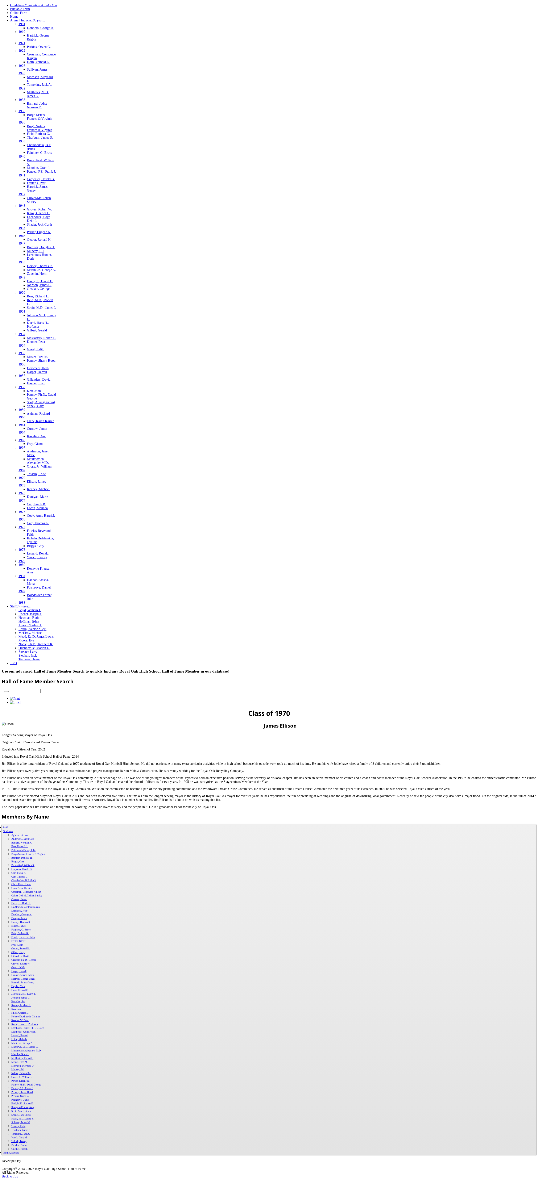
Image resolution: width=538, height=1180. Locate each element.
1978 (21, 549)
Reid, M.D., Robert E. (22, 1103)
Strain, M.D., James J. (41, 307)
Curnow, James (37, 428)
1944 (21, 228)
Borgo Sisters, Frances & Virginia (39, 116)
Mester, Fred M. (37, 357)
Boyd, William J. (29, 610)
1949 (21, 277)
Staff (20, 606)
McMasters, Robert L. (41, 338)
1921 (21, 43)
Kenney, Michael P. (21, 1005)
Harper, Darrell (37, 372)
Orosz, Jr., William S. (22, 1077)
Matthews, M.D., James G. (38, 94)
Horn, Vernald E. (38, 62)
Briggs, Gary (35, 546)
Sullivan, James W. (20, 1122)
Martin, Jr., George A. (41, 270)
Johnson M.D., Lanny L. (23, 993)
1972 (21, 493)
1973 (21, 485)
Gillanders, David (38, 379)
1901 (21, 24)
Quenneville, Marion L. (34, 648)
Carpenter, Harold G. (41, 179)
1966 (21, 440)
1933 (21, 99)
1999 (21, 591)
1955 (21, 353)
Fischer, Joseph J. (30, 614)
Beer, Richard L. (38, 296)
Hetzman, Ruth (28, 617)
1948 (21, 262)
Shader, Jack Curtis (39, 224)
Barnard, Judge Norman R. (37, 105)
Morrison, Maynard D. (22, 1065)
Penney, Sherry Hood (41, 360)
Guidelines (33, 5)
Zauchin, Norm (37, 273)
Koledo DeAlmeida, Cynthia (25, 1016)
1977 (21, 527)
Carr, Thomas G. (38, 523)
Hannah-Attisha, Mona (22, 975)
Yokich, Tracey (37, 557)
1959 (21, 409)
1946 (21, 236)
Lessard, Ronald (38, 553)
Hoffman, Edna (28, 621)
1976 (21, 519)
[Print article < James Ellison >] (15, 698)
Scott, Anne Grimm (21, 1111)
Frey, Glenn (35, 443)
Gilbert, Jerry (18, 952)
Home (14, 16)
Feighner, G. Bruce (39, 152)
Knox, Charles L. (38, 213)
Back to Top (10, 1176)
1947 (21, 243)
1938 (21, 141)
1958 (21, 387)
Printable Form (20, 9)
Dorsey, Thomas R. (40, 266)
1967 (21, 447)
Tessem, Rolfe (36, 474)
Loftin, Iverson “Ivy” (32, 629)
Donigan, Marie (37, 496)
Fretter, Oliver (36, 183)
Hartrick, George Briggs (23, 978)
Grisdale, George (38, 288)
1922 (21, 50)
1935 (21, 111)
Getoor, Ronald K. (39, 239)
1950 (21, 292)
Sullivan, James (37, 69)
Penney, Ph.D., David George (26, 1084)
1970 (21, 478)
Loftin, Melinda (37, 508)
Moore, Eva (26, 640)
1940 (21, 156)
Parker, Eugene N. (39, 232)
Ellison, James (36, 481)
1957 (21, 375)
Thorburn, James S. (40, 137)
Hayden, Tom (36, 383)
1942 (21, 194)
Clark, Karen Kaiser (40, 421)
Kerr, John (34, 391)
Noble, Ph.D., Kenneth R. (35, 644)
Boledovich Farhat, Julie (23, 850)
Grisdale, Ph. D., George (23, 959)
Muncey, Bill (35, 251)
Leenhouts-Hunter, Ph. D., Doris (27, 1027)
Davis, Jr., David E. (40, 281)
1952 (21, 334)
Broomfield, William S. (22, 865)
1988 (21, 602)
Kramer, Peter (36, 341)
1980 (21, 564)
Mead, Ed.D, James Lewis (36, 636)
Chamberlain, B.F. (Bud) (23, 880)
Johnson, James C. (39, 285)
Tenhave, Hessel (29, 659)
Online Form (18, 12)
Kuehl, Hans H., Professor (38, 324)
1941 (21, 175)
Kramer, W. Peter (20, 1020)
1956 (21, 364)
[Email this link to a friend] (15, 702)
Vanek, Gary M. (19, 1137)
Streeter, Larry (27, 651)
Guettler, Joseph (19, 1148)
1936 (21, 122)
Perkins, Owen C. (39, 47)
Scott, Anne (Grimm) (41, 402)
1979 (21, 561)
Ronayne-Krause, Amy (22, 1107)
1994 (21, 576)
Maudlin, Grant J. (38, 168)
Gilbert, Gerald (37, 330)
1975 (21, 512)
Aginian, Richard (38, 413)
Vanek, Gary (35, 406)
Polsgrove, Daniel (39, 587)
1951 (21, 311)
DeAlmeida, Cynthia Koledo (25, 906)
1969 (21, 470)
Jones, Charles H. (30, 625)
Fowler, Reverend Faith (23, 937)
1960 (21, 417)
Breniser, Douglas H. (41, 247)
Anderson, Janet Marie (22, 838)
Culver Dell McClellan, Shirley (26, 895)
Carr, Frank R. (36, 504)
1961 (21, 425)
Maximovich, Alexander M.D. (38, 460)
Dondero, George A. (40, 28)
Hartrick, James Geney (22, 982)
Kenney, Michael (38, 489)
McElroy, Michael (30, 633)
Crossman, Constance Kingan (26, 891)
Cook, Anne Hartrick (41, 515)
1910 (21, 31)
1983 (13, 663)
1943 (21, 205)
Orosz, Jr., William (39, 466)
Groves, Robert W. (39, 209)
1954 (21, 345)
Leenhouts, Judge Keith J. (24, 1031)
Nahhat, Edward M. (21, 1073)
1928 (21, 73)
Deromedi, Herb (38, 368)
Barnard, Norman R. (21, 842)
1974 (21, 500)
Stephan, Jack (27, 655)
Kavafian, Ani (36, 436)
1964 (21, 432)
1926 (21, 65)
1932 (21, 88)
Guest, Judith (35, 349)
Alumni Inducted (27, 20)
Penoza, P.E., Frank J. (41, 171)
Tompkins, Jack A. (39, 84)
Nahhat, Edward (11, 1152)
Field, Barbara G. (38, 133)
